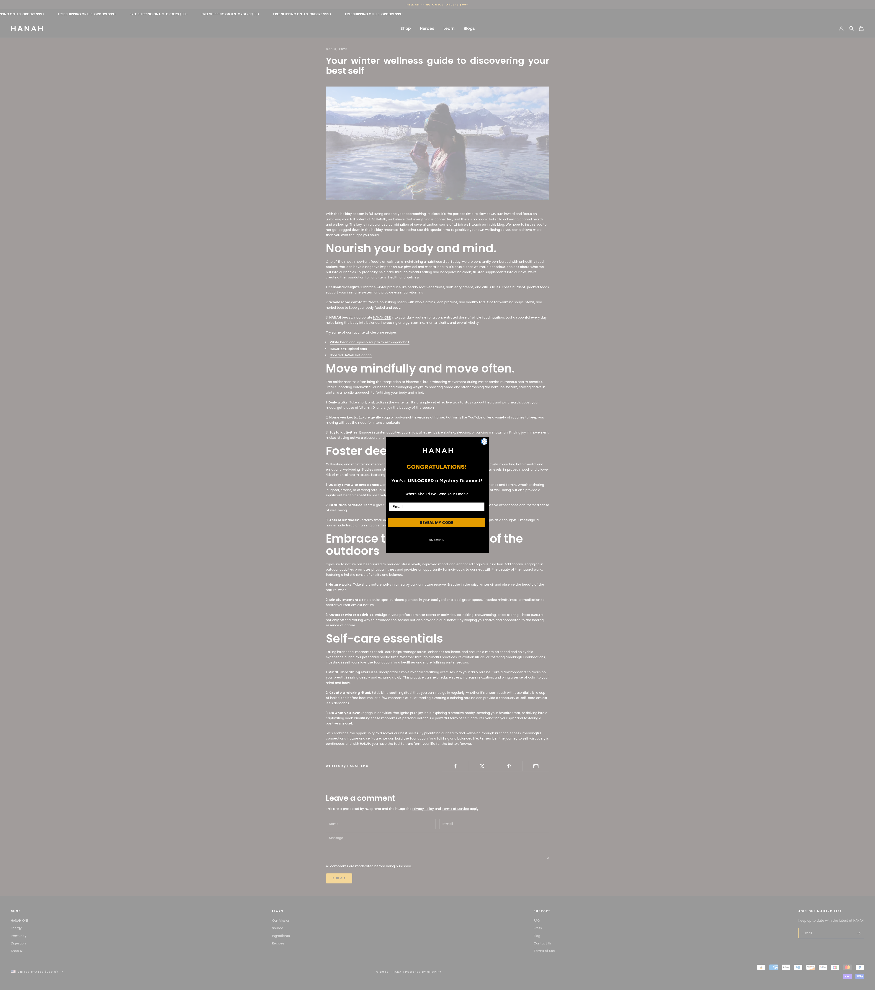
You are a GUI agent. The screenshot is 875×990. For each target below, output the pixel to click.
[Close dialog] (484, 441)
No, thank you (436, 539)
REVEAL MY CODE (436, 522)
